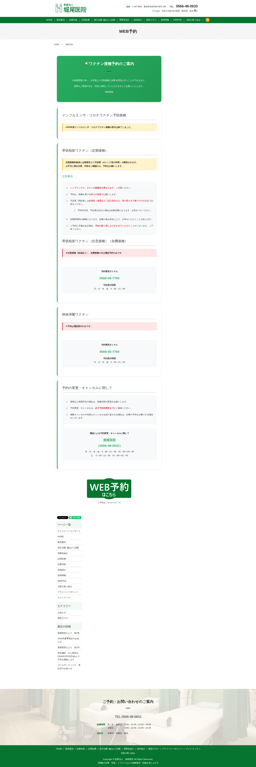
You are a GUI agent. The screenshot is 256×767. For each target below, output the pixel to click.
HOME (49, 20)
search (207, 20)
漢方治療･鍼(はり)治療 (104, 20)
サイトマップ (64, 597)
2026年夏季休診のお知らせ (68, 640)
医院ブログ (151, 20)
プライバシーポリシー (68, 592)
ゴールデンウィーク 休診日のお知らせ (69, 666)
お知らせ (62, 612)
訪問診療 (85, 20)
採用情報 (165, 20)
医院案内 (61, 20)
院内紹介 (138, 20)
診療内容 (73, 20)
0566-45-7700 (109, 278)
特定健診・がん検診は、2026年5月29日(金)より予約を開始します (69, 656)
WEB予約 (177, 20)
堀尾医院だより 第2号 (69, 633)
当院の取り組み (193, 20)
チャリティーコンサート (69, 531)
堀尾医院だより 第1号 (69, 647)
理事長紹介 (124, 20)
